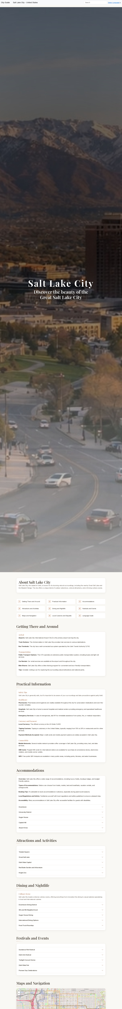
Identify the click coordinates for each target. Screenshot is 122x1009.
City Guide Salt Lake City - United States (19, 2)
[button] (19, 991)
